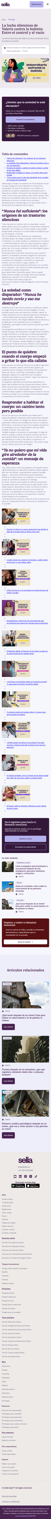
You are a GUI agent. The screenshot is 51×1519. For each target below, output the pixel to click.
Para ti (4, 1216)
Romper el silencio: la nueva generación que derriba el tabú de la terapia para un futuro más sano (27, 530)
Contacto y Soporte (9, 1233)
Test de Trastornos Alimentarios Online (16, 1341)
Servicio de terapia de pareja (12, 1242)
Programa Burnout (9, 1297)
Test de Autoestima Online (11, 1337)
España (5, 1272)
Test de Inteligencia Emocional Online (16, 1326)
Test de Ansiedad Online (11, 1356)
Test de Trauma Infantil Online (13, 1353)
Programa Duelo (8, 1293)
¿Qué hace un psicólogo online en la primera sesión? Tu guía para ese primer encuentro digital (27, 683)
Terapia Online (7, 1199)
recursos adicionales (22, 1516)
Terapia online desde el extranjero (14, 1268)
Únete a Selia (7, 1451)
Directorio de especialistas (12, 1410)
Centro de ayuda (8, 1467)
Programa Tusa (8, 1301)
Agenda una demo (9, 1440)
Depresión (6, 1393)
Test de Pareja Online (10, 1345)
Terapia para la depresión (11, 1305)
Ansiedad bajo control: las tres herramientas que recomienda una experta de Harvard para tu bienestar (27, 622)
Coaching (5, 1374)
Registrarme (6, 1209)
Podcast (5, 1219)
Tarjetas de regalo (8, 1223)
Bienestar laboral (8, 1389)
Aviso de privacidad (9, 1496)
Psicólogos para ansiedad (11, 1414)
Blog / (4, 19)
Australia (5, 1276)
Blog (4, 1362)
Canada (5, 1279)
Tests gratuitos (8, 1317)
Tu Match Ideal (7, 1203)
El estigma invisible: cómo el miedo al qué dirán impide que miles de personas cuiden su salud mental (27, 776)
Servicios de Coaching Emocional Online (17, 1254)
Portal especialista (9, 1454)
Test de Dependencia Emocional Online (16, 1330)
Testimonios (6, 1206)
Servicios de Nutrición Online (12, 1250)
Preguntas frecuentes (10, 1470)
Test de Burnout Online (10, 1349)
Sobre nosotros (7, 1226)
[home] (5, 4)
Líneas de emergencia (10, 1474)
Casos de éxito (7, 1437)
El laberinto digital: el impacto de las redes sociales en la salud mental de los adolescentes (27, 652)
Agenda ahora (37, 4)
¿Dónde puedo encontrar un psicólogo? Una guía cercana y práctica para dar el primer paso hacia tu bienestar (26, 744)
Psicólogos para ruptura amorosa (14, 1424)
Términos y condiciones (11, 1501)
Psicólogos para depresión (12, 1417)
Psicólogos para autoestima (12, 1420)
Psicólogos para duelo (10, 1427)
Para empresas (8, 1432)
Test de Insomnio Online (11, 1333)
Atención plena (7, 1397)
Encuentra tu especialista (25, 119)
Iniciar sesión (7, 1213)
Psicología (11, 19)
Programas (6, 1289)
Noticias (5, 1385)
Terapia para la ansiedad (11, 1312)
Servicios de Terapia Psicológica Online (16, 1258)
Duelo (4, 1381)
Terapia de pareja (8, 1308)
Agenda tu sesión (25, 839)
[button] (47, 4)
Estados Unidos (8, 1283)
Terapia (4, 1370)
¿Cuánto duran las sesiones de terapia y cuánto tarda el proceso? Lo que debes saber (27, 561)
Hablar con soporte (9, 1464)
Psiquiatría (6, 1378)
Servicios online (8, 1238)
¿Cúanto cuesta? (8, 1229)
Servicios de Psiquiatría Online (13, 1246)
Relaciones (6, 1366)
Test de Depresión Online (11, 1322)
